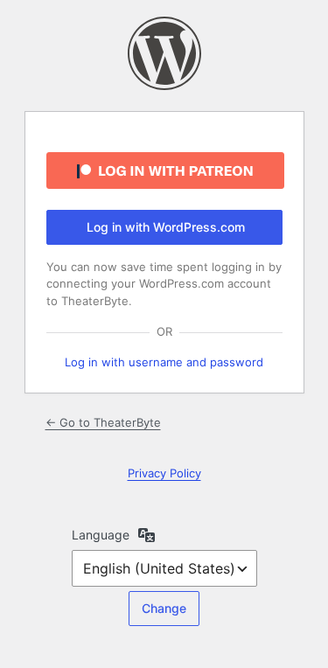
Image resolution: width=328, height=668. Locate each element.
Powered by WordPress (164, 53)
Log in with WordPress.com (166, 226)
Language (100, 534)
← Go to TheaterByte (103, 422)
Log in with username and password (164, 362)
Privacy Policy (164, 473)
